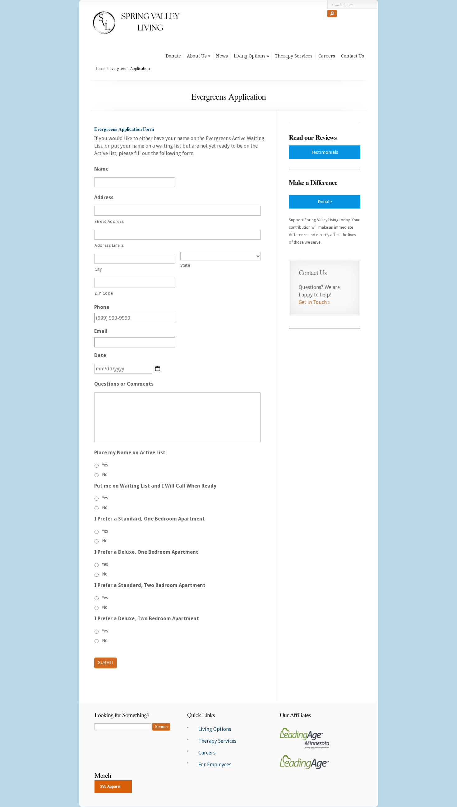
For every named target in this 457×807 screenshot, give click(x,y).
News (222, 55)
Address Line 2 (109, 245)
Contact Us (352, 55)
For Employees (214, 765)
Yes (105, 464)
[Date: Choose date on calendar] (158, 368)
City (98, 269)
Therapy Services (293, 55)
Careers (326, 55)
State (185, 265)
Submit (105, 662)
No (105, 474)
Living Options (249, 55)
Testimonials (324, 152)
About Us (197, 55)
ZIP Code (104, 293)
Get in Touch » (314, 302)
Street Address (109, 221)
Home (99, 68)
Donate (173, 55)
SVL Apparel (110, 786)
